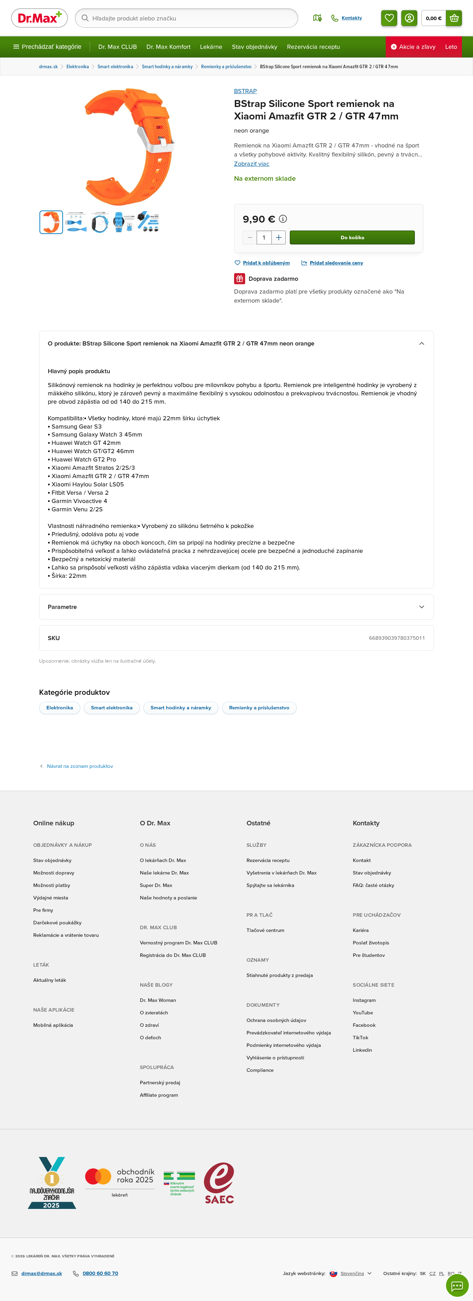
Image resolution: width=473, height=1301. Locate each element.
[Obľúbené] (389, 18)
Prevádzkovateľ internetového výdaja (289, 1032)
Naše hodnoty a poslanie (168, 897)
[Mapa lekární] (317, 18)
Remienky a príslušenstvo (259, 707)
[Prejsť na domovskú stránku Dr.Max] (39, 18)
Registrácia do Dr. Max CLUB (173, 955)
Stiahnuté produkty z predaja (280, 975)
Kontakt (362, 860)
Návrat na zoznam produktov (80, 766)
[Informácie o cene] (283, 218)
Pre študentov (369, 955)
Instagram (364, 1000)
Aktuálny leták (49, 980)
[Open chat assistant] (457, 1285)
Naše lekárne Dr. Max (164, 873)
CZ (432, 1273)
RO (451, 1273)
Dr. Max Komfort (168, 46)
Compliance (260, 1070)
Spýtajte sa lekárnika (270, 885)
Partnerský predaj (160, 1082)
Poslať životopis (371, 942)
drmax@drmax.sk (41, 1273)
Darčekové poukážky (57, 922)
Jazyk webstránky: (304, 1273)
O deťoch (150, 1037)
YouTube (363, 1012)
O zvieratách (154, 1012)
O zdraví (149, 1025)
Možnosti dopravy (53, 873)
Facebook (364, 1025)
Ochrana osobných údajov (276, 1020)
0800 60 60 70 (100, 1273)
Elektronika (59, 707)
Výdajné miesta (50, 897)
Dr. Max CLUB (117, 46)
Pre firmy (43, 910)
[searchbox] (186, 18)
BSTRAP (245, 91)
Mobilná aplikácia (53, 1025)
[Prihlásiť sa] (409, 18)
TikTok (360, 1037)
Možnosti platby (51, 885)
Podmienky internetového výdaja (284, 1045)
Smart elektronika (112, 707)
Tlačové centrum (265, 930)
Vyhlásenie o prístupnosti (275, 1057)
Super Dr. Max (156, 885)
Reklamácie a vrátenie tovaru (66, 935)
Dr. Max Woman (158, 1000)
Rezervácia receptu (313, 46)
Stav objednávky (254, 46)
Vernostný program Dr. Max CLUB (178, 942)
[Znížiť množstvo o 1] (250, 237)
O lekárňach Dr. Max (163, 860)
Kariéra (361, 930)
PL (441, 1273)
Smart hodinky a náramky (181, 707)
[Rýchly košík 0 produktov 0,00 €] (454, 18)
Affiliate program (159, 1095)
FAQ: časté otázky (373, 885)
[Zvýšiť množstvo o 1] (279, 237)
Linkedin (362, 1050)
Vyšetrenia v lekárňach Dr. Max (281, 873)
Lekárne (211, 46)
